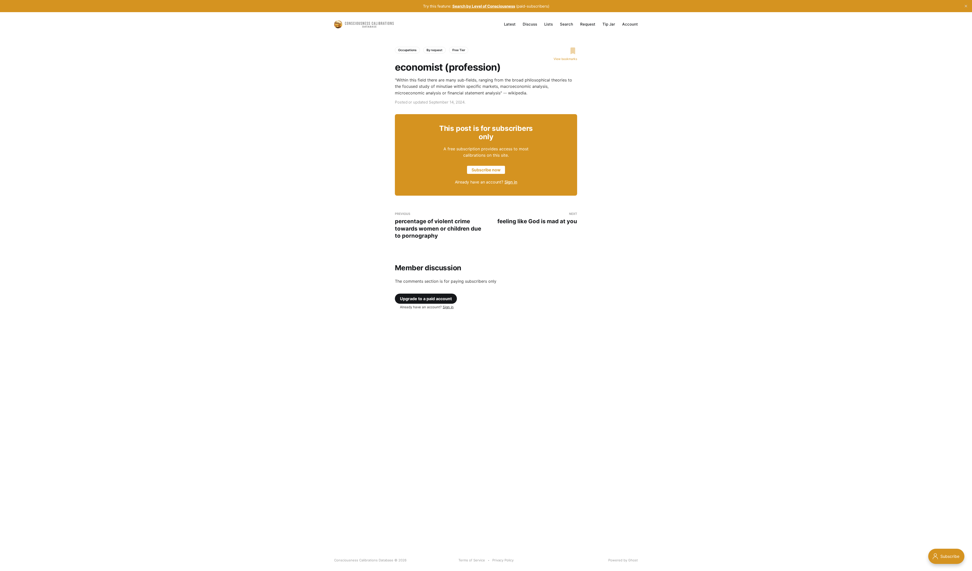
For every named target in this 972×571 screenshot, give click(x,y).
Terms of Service (471, 560)
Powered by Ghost (623, 560)
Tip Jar (608, 24)
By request (434, 50)
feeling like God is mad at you (537, 218)
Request (587, 24)
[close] (966, 6)
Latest (510, 24)
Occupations (407, 50)
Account (630, 24)
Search (566, 24)
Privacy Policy (503, 560)
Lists (548, 24)
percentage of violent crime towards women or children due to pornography (438, 225)
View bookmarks (565, 59)
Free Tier (458, 50)
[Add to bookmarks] (565, 51)
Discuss (530, 24)
